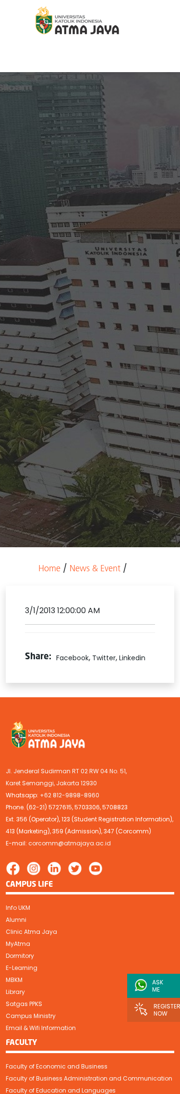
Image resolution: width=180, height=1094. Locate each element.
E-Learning (21, 968)
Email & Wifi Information (41, 1028)
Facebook (72, 658)
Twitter (104, 658)
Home (49, 569)
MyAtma (18, 944)
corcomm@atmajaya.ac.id (69, 843)
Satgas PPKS (24, 1004)
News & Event (95, 569)
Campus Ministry (31, 1016)
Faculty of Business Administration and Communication (89, 1078)
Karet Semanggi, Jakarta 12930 (51, 783)
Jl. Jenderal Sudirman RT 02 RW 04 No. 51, (66, 771)
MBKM (14, 980)
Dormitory (20, 956)
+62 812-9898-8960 (69, 795)
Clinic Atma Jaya (31, 932)
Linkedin (132, 658)
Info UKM (18, 908)
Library (15, 992)
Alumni (16, 920)
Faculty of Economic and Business (57, 1066)
